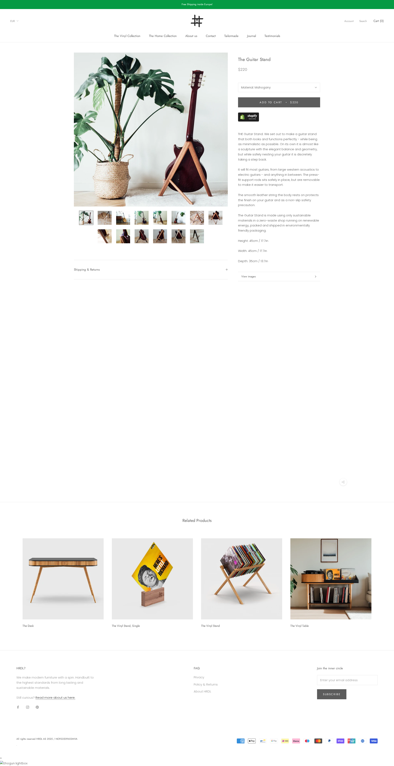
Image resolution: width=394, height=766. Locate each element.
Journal (251, 36)
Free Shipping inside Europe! (197, 4)
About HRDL (202, 691)
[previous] (12, 581)
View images (248, 276)
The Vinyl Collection (127, 36)
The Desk (28, 626)
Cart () (378, 20)
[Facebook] (17, 707)
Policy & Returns (206, 684)
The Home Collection (163, 36)
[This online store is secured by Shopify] (248, 115)
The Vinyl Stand (210, 626)
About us (191, 36)
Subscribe (331, 694)
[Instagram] (27, 707)
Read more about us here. (55, 697)
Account (349, 21)
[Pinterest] (37, 707)
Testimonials (272, 36)
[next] (381, 581)
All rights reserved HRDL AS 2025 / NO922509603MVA (46, 739)
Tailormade (231, 36)
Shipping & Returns (87, 269)
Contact (211, 36)
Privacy (199, 677)
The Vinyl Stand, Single (126, 626)
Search (363, 21)
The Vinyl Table (299, 626)
